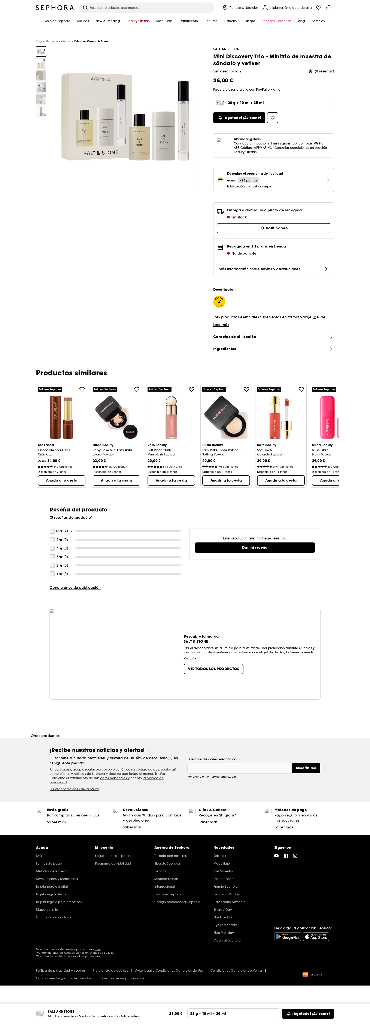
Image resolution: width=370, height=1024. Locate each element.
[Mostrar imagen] (41, 51)
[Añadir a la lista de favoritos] (82, 389)
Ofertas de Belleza (101, 952)
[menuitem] (240, 8)
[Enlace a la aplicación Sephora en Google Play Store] (287, 936)
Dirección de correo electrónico (212, 759)
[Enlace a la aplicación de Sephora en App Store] (316, 936)
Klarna (276, 89)
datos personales (114, 778)
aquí (97, 949)
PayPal (261, 89)
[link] (255, 547)
